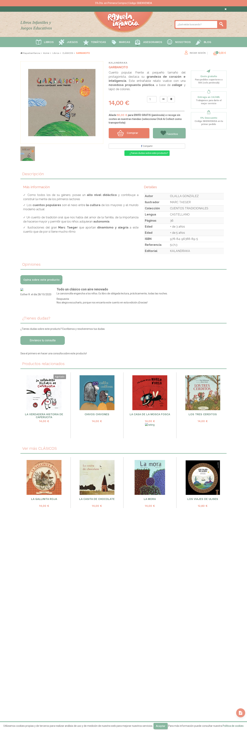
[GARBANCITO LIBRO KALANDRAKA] (27, 153)
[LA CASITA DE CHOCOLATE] (97, 477)
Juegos (72, 42)
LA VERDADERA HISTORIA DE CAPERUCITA (44, 416)
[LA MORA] (150, 477)
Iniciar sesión (198, 53)
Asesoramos (152, 42)
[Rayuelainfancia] (123, 21)
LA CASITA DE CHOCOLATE (97, 499)
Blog (207, 42)
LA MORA (150, 499)
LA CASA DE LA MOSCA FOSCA (150, 414)
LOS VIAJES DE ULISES (202, 499)
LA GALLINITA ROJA (44, 499)
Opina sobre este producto (41, 279)
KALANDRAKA (118, 62)
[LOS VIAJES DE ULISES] (203, 477)
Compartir (147, 146)
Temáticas (98, 42)
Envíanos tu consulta (43, 340)
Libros (49, 42)
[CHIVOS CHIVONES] (97, 392)
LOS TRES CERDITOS (203, 414)
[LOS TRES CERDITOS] (202, 392)
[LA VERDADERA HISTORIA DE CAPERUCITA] (44, 392)
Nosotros (183, 42)
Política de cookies (233, 725)
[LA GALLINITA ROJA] (44, 477)
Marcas (124, 42)
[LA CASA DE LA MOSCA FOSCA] (149, 392)
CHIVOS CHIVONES (97, 414)
